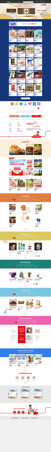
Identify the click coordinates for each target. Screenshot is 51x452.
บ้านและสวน (17, 380)
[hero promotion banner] (17, 167)
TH (43, 0)
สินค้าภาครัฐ (31, 0)
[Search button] (33, 2)
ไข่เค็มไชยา (34, 112)
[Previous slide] (4, 11)
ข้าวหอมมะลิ (26, 112)
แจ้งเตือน (41, 0)
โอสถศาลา (29, 110)
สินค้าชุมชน (34, 380)
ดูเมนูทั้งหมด (39, 155)
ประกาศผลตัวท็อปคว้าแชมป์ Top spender (12, 398)
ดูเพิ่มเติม (25, 229)
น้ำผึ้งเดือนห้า (30, 112)
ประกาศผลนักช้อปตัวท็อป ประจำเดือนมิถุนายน (25, 398)
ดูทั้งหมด (40, 28)
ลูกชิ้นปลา (18, 110)
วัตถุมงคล (23, 380)
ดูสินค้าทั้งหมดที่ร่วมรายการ (25, 98)
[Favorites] (37, 2)
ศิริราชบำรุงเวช (25, 110)
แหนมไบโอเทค (32, 110)
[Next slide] (47, 11)
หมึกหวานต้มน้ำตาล (18, 112)
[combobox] (28, 2)
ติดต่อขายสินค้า (36, 0)
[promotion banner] (30, 163)
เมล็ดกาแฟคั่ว (22, 112)
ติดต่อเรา (39, 0)
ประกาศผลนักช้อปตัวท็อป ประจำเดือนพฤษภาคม (38, 398)
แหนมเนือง (21, 110)
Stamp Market (33, 0)
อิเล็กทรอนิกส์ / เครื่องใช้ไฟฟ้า (28, 380)
